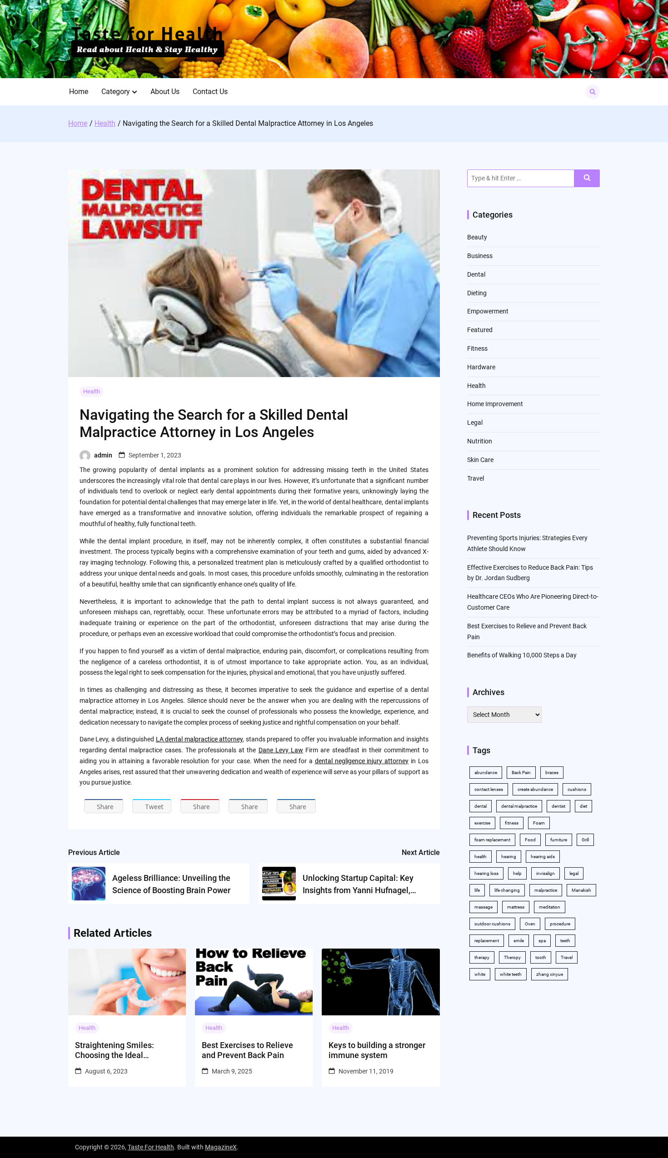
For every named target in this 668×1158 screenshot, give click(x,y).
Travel (475, 478)
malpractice (545, 890)
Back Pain (521, 772)
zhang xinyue (549, 974)
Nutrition (479, 441)
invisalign (545, 873)
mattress (515, 907)
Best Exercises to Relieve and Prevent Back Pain (247, 1050)
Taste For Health (151, 1147)
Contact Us (210, 91)
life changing (507, 890)
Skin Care (480, 459)
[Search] (587, 178)
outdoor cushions (492, 923)
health (480, 856)
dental (480, 806)
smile (518, 940)
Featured (480, 329)
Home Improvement (495, 404)
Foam (539, 822)
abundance (485, 772)
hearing (508, 856)
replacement (486, 940)
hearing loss (486, 873)
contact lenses (488, 789)
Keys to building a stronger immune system (377, 1050)
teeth (565, 940)
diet (583, 806)
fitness (511, 822)
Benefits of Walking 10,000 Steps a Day (522, 655)
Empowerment (487, 311)
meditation (549, 907)
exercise (482, 822)
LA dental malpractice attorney (199, 739)
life (477, 890)
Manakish (581, 890)
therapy (481, 957)
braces (551, 772)
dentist (558, 806)
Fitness (477, 348)
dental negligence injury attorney (362, 761)
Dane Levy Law (281, 750)
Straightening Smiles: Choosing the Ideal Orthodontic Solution (114, 1050)
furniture (558, 839)
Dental (476, 274)
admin (103, 455)
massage (483, 907)
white (479, 974)
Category (115, 91)
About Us (164, 91)
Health (91, 391)
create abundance (535, 789)
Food (530, 839)
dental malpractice (519, 806)
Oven (530, 923)
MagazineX (221, 1147)
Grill (585, 839)
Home (78, 91)
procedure (560, 923)
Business (480, 255)
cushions (577, 789)
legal (573, 873)
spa (542, 940)
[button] (134, 91)
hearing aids (543, 856)
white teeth (511, 974)
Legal (475, 422)
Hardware (481, 367)
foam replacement (492, 839)
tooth (540, 957)
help (517, 873)
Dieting (477, 293)
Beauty (477, 237)
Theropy (512, 957)
